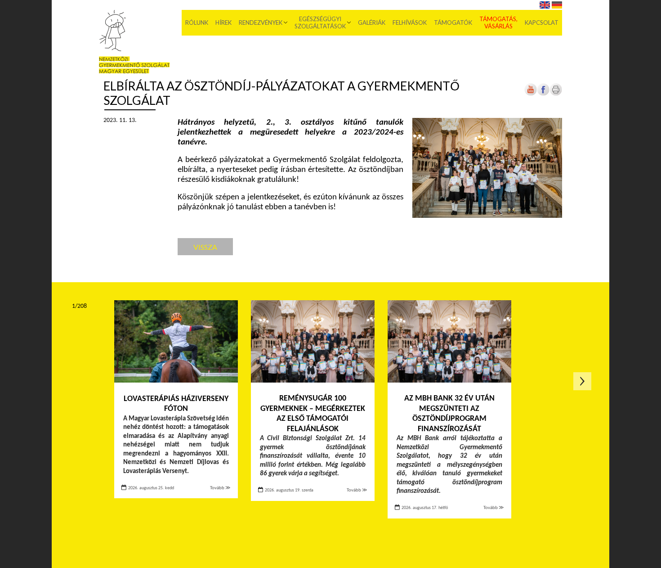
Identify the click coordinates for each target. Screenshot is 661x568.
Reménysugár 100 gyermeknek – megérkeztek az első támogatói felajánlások (312, 413)
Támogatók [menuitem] (453, 22)
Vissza (205, 247)
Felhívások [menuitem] (410, 22)
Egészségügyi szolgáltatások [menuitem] (320, 22)
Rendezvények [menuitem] (260, 22)
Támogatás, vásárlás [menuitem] (498, 22)
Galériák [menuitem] (371, 22)
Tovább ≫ (220, 488)
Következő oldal (582, 381)
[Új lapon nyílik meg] (543, 94)
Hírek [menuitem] (223, 22)
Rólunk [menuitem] (196, 22)
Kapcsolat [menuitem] (541, 22)
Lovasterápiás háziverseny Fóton (176, 404)
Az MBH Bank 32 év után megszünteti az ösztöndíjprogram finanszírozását (449, 413)
